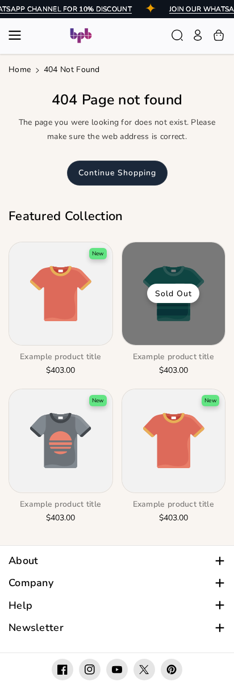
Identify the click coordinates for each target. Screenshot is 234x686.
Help (20, 605)
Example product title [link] (60, 357)
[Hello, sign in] (197, 35)
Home (20, 69)
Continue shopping (117, 172)
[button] (18, 35)
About (24, 560)
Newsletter (36, 627)
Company (31, 583)
